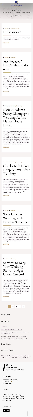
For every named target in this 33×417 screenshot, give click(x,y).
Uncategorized (15, 28)
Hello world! (12, 32)
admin (7, 28)
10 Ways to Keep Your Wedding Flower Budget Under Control (14, 268)
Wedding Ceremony (16, 106)
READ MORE (6, 43)
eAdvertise (8, 383)
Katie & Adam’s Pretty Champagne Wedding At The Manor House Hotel (16, 117)
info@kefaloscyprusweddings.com (13, 398)
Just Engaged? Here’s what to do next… (15, 65)
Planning (13, 57)
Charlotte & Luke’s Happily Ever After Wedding (16, 170)
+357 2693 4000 (7, 400)
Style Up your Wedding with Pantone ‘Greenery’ (16, 218)
